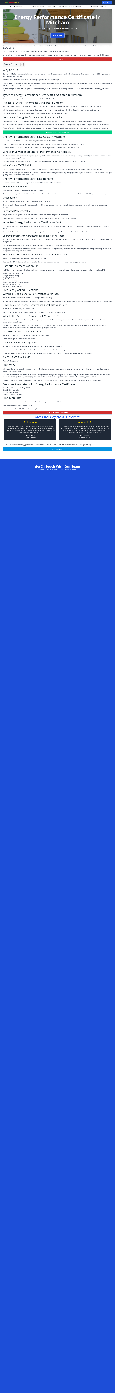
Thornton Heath (41, 409)
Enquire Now (57, 455)
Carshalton (31, 409)
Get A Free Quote (57, 449)
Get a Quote (57, 35)
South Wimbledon (21, 409)
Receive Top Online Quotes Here (57, 412)
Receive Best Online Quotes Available (57, 132)
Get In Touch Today (57, 59)
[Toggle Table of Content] (21, 64)
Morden (11, 409)
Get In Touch (107, 3)
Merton (5, 409)
